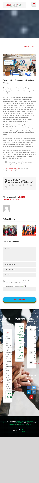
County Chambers (20, 356)
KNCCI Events (20, 327)
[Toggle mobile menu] (33, 4)
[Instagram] (34, 392)
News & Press (20, 342)
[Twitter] (34, 387)
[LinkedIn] (29, 392)
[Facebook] (29, 387)
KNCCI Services (20, 336)
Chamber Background (10, 392)
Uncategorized (11, 170)
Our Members (20, 351)
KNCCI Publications (20, 347)
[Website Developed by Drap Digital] (23, 431)
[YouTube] (31, 397)
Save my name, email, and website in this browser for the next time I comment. (17, 282)
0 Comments (19, 170)
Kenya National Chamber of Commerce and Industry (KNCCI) (18, 422)
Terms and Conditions (24, 424)
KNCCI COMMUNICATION (12, 168)
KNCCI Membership (20, 332)
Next (33, 46)
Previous (27, 46)
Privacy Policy (13, 424)
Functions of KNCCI (9, 397)
